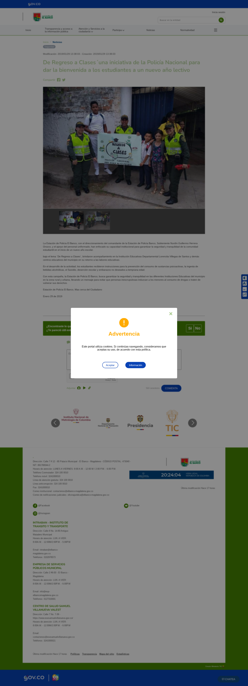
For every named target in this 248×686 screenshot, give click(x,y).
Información (135, 365)
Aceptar (110, 365)
